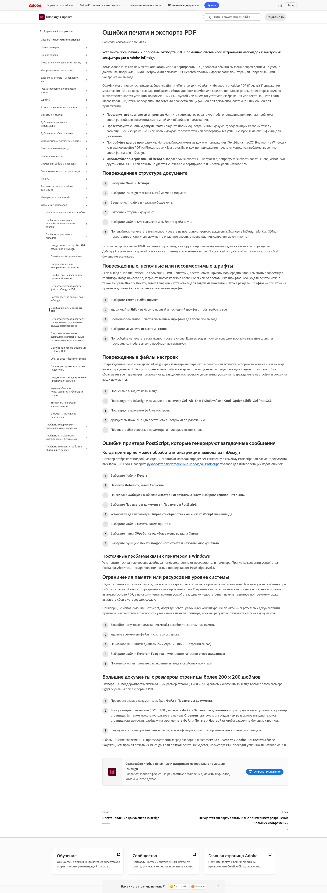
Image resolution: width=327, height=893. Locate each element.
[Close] (218, 885)
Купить (211, 5)
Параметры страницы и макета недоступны (68, 368)
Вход (291, 5)
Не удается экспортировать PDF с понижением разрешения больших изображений (68, 322)
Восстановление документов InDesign (67, 298)
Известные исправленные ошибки (65, 212)
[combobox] (232, 17)
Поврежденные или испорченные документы (65, 265)
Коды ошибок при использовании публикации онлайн (67, 392)
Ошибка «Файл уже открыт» (66, 256)
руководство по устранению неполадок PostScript (183, 464)
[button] (280, 5)
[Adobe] (35, 5)
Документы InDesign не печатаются (63, 415)
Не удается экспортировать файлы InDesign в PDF (66, 287)
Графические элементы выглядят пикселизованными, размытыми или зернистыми (67, 337)
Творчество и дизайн (58, 5)
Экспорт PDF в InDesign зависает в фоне (63, 404)
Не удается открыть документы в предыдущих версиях (68, 379)
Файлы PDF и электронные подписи (100, 5)
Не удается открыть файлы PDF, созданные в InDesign (68, 247)
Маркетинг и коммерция (144, 5)
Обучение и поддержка (182, 5)
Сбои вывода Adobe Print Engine (68, 358)
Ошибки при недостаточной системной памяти (67, 276)
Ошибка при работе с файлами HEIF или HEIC (68, 349)
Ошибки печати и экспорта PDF (67, 309)
